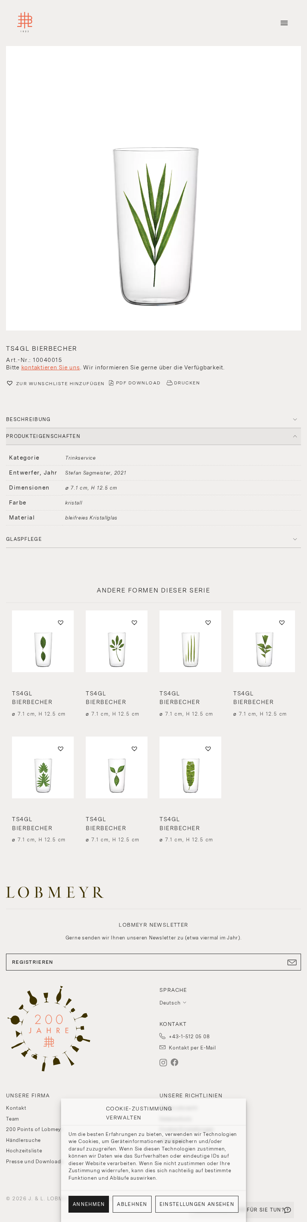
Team (12, 1119)
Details (43, 699)
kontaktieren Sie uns (50, 367)
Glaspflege (24, 539)
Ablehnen (132, 1204)
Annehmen (89, 1204)
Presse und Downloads (35, 1161)
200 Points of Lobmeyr (34, 1129)
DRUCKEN (187, 383)
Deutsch (169, 1003)
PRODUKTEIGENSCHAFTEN (43, 436)
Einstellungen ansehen (196, 1204)
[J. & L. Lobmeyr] (24, 23)
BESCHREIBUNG (28, 419)
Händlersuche (23, 1140)
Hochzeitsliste (24, 1151)
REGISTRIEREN (33, 962)
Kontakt (16, 1108)
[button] (153, 189)
